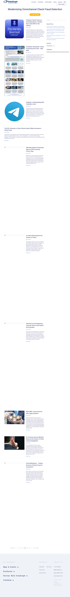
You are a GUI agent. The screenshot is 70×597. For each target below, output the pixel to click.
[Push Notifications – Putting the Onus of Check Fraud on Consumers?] (14, 503)
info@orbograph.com (58, 569)
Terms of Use (49, 566)
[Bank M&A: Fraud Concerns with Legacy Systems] (14, 417)
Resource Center (42, 572)
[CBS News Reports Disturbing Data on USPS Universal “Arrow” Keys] (14, 187)
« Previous (12, 548)
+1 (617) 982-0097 (57, 566)
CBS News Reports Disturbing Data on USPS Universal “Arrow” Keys (35, 149)
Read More (28, 39)
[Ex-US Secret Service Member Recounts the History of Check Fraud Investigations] (14, 442)
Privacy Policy (42, 569)
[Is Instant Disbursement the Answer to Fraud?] (14, 275)
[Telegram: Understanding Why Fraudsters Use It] (14, 111)
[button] (35, 14)
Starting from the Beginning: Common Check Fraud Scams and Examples (35, 325)
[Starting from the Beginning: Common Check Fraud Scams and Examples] (14, 363)
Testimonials (41, 566)
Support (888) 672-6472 (58, 572)
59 (34, 548)
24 (22, 548)
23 (20, 548)
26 (27, 548)
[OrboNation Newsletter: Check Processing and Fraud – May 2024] (14, 70)
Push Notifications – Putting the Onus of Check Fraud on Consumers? (34, 465)
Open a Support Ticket (58, 575)
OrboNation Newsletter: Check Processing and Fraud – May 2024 (35, 48)
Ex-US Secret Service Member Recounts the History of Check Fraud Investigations (35, 439)
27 (29, 548)
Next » (37, 548)
